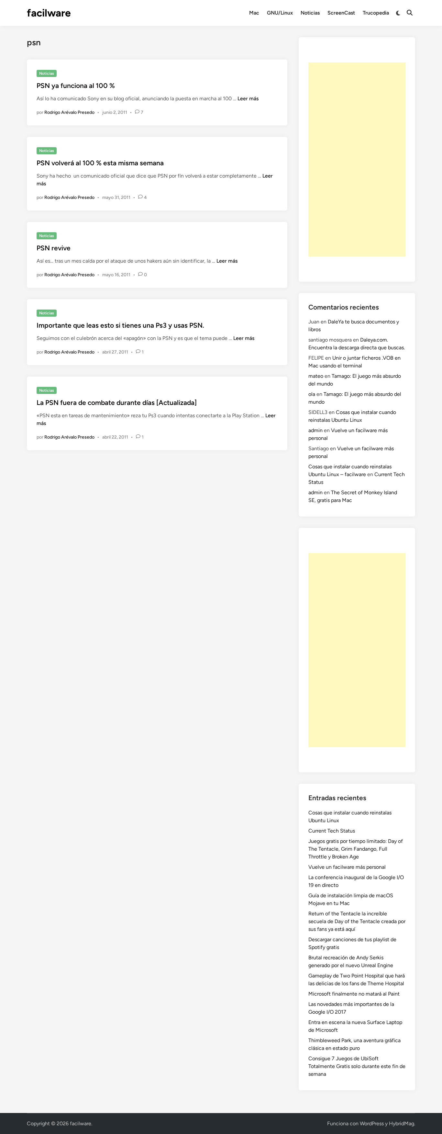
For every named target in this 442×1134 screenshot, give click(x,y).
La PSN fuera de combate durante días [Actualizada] (117, 402)
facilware (49, 13)
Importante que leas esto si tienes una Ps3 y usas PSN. (120, 325)
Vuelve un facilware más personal (347, 867)
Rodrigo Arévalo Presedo (69, 112)
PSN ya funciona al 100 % (76, 86)
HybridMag (401, 1123)
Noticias (310, 13)
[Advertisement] (356, 159)
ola (311, 394)
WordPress (372, 1123)
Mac (254, 13)
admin (315, 430)
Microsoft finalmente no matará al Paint (354, 994)
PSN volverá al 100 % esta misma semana (100, 163)
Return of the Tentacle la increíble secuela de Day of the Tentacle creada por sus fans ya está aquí (356, 921)
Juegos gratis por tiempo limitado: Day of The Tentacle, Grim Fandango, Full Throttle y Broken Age (355, 849)
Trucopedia (376, 13)
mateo (315, 376)
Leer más (248, 98)
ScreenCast (341, 13)
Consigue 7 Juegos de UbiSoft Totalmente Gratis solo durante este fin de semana (356, 1066)
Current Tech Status (331, 831)
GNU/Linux (280, 13)
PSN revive (54, 248)
